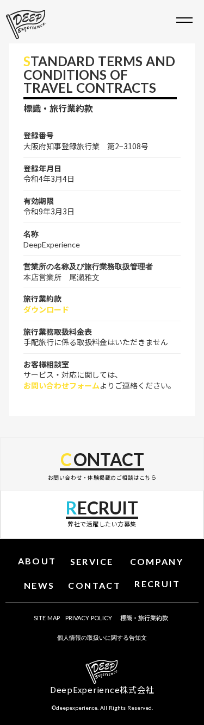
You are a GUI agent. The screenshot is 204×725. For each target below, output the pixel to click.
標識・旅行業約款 (144, 617)
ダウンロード (46, 309)
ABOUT (37, 561)
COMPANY (157, 561)
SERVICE (92, 561)
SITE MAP (47, 617)
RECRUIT (157, 583)
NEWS (39, 585)
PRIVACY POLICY (88, 617)
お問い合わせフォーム (61, 385)
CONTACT (94, 585)
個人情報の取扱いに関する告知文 (102, 637)
